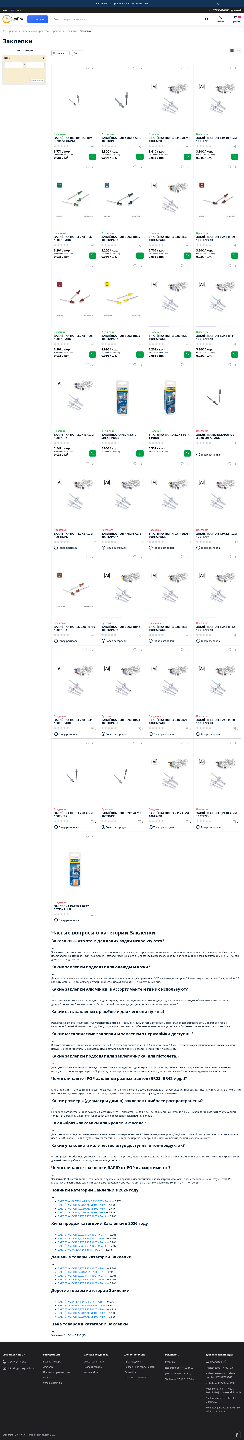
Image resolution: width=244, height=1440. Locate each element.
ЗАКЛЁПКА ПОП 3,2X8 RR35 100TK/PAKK (82, 1242)
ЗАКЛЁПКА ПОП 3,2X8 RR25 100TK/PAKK (82, 1309)
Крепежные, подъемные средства (28, 31)
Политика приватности (56, 1372)
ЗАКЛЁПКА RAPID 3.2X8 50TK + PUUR (80, 1249)
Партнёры (130, 1372)
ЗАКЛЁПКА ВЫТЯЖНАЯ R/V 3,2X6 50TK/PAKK (84, 1201)
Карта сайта (91, 1372)
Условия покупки (53, 1382)
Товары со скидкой (135, 1377)
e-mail (237, 10)
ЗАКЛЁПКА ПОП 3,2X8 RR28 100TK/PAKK (82, 1283)
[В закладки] (87, 68)
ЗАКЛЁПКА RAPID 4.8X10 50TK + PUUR (80, 1301)
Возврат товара (52, 1361)
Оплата (47, 1377)
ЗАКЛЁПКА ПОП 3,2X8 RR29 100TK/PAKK (82, 1234)
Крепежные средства (64, 31)
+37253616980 (220, 10)
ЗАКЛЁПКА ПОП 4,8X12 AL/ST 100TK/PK (81, 1204)
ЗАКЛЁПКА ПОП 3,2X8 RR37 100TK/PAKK (82, 1216)
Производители (133, 1361)
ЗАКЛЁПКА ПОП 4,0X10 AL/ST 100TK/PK (81, 1212)
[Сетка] (239, 50)
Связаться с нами (94, 1361)
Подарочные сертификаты (139, 1366)
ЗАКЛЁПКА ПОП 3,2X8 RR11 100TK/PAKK (82, 1275)
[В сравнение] (93, 68)
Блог (5, 10)
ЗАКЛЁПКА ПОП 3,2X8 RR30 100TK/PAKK (82, 1238)
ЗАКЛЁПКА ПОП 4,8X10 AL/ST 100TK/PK (81, 1208)
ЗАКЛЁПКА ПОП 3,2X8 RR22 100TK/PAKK (82, 1279)
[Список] (232, 50)
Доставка (48, 1366)
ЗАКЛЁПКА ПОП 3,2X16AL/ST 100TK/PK (81, 1271)
